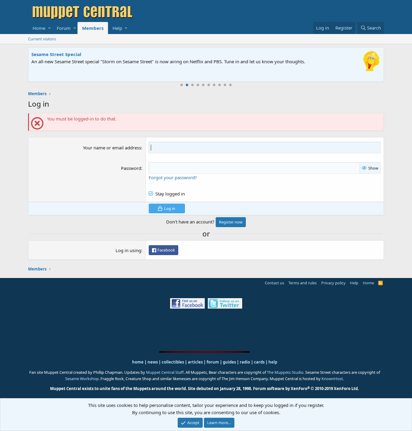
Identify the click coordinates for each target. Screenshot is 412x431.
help (272, 362)
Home (39, 28)
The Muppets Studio (285, 372)
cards (259, 362)
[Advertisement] (206, 329)
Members (92, 28)
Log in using (128, 250)
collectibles (173, 362)
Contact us (274, 283)
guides (229, 362)
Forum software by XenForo (306, 388)
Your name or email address (112, 148)
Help (117, 28)
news (152, 362)
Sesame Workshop (82, 378)
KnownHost (332, 378)
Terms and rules (302, 283)
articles (196, 362)
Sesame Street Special (56, 54)
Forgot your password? (173, 177)
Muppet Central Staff (165, 372)
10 (230, 85)
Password (131, 168)
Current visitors (42, 39)
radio (245, 362)
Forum (64, 28)
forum (213, 362)
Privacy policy (333, 283)
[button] (49, 28)
